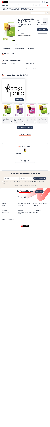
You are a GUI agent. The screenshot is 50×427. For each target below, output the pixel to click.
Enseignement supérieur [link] (6, 217)
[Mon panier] (44, 2)
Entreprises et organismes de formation (40, 203)
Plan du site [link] (4, 229)
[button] (9, 31)
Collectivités (35, 205)
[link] (21, 160)
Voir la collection (19, 99)
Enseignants (4, 203)
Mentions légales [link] (9, 229)
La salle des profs (42, 5)
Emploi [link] (47, 229)
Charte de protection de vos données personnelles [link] (28, 229)
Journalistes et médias (37, 210)
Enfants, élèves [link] (20, 205)
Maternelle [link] (3, 205)
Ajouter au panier (42, 29)
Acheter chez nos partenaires (42, 32)
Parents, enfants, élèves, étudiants (24, 203)
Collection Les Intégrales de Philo (24, 35)
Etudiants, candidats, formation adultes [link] (24, 208)
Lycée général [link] (4, 210)
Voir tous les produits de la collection (24, 127)
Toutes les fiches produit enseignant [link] (8, 219)
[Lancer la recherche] (39, 2)
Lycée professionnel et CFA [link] (6, 214)
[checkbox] (2, 181)
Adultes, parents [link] (20, 210)
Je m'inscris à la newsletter (39, 178)
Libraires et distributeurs (37, 208)
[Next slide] (48, 113)
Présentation (7, 48)
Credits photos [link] (16, 229)
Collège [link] (3, 208)
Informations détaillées (19, 48)
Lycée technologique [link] (5, 212)
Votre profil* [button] (7, 178)
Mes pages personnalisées (27, 4)
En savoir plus (16, 185)
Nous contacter (35, 5)
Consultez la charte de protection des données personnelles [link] (27, 185)
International (35, 212)
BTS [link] (2, 215)
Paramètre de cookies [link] (41, 229)
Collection (32, 48)
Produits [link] (25, 234)
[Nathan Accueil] (5, 2)
